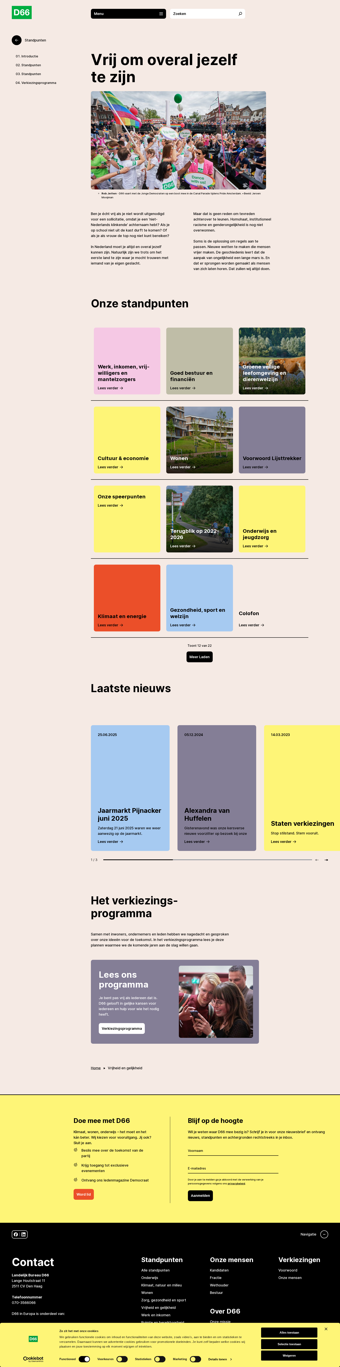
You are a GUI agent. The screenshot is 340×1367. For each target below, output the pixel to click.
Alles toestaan (289, 1332)
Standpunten (31, 65)
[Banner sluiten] (326, 1328)
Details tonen (217, 1359)
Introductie (29, 56)
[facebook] (16, 1234)
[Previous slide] (318, 860)
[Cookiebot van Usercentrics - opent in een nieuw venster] (33, 1359)
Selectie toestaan (289, 1344)
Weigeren (289, 1355)
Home (96, 1068)
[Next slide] (324, 860)
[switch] (122, 1359)
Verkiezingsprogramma (38, 83)
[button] (130, 14)
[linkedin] (23, 1234)
